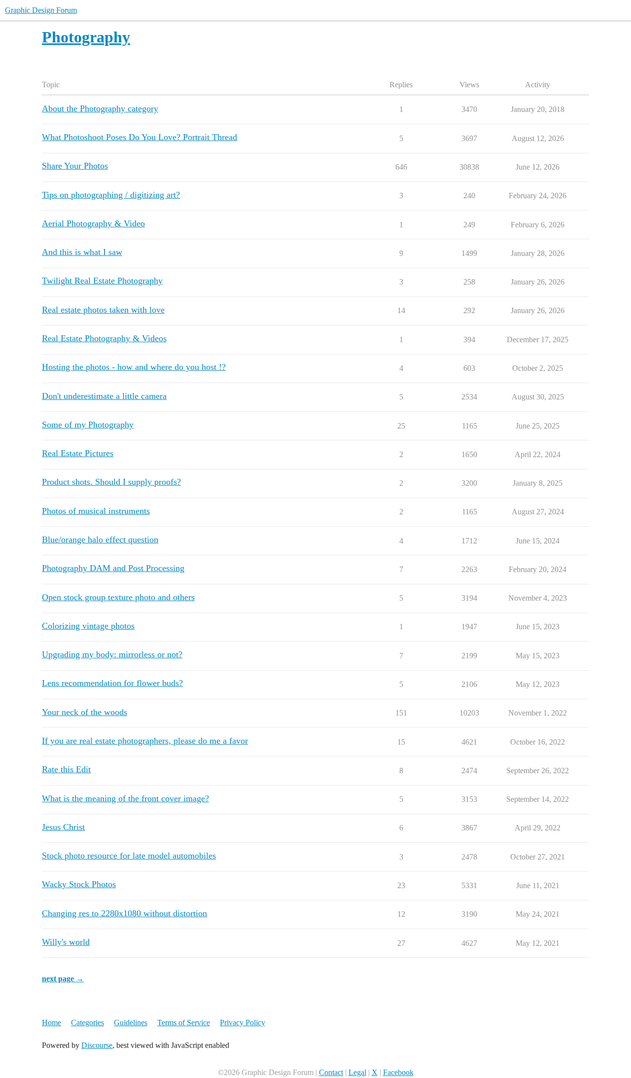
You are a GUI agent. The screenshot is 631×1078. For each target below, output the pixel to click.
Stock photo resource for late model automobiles (129, 856)
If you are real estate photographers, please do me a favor (145, 741)
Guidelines (130, 1022)
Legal (357, 1072)
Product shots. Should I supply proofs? (111, 482)
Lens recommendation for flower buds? (112, 683)
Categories (87, 1022)
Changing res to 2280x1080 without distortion (124, 913)
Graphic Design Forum (41, 10)
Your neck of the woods (84, 712)
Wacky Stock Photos (79, 884)
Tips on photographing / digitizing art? (111, 195)
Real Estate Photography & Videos (104, 338)
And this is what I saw (82, 252)
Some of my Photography (88, 425)
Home (51, 1022)
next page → (63, 978)
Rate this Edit (66, 769)
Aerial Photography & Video (93, 223)
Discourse (96, 1045)
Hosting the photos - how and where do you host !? (134, 367)
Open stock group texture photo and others (118, 597)
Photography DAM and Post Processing (113, 568)
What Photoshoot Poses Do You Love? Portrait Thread (139, 137)
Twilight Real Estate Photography (102, 281)
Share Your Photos (75, 166)
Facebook (398, 1072)
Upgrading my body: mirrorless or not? (112, 654)
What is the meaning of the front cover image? (125, 798)
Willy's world (66, 942)
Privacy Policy (242, 1022)
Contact (331, 1072)
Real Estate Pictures (77, 453)
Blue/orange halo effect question (100, 539)
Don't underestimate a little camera (104, 396)
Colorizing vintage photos (88, 626)
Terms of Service (183, 1022)
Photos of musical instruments (96, 511)
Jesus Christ (63, 827)
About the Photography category (100, 108)
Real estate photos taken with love (103, 310)
